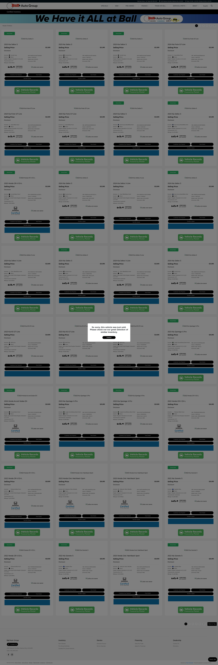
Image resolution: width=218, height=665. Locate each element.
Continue (109, 337)
